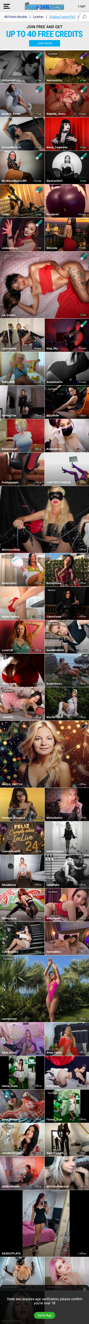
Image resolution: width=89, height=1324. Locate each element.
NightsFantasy (10, 616)
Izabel (5, 214)
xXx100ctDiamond (57, 1186)
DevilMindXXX (55, 650)
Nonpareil (52, 214)
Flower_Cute (54, 1119)
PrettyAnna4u (10, 482)
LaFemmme (9, 348)
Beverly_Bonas (11, 113)
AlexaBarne (9, 884)
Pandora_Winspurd (13, 817)
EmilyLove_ (53, 1086)
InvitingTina (9, 415)
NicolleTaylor (54, 717)
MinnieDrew (9, 918)
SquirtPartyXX (55, 1153)
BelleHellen (9, 583)
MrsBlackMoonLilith (14, 180)
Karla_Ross (9, 1052)
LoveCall (7, 650)
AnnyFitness (54, 683)
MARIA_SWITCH (12, 784)
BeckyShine (53, 583)
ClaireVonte (53, 616)
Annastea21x (54, 382)
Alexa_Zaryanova (56, 147)
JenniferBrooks (12, 1153)
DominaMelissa (11, 147)
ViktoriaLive (9, 683)
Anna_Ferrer (54, 1052)
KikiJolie (51, 248)
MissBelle (52, 415)
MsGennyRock (11, 80)
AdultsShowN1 (11, 1186)
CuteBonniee (10, 951)
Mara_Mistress (11, 1119)
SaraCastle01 (54, 180)
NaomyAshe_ (54, 80)
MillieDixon (53, 918)
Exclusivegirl (9, 449)
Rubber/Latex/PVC (62, 17)
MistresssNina (11, 549)
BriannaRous (54, 449)
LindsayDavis (10, 248)
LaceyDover (9, 1018)
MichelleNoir (54, 817)
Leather (38, 17)
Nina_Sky (52, 348)
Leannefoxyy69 (11, 851)
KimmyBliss (53, 951)
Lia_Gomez (9, 315)
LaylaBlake (52, 884)
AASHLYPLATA (11, 1253)
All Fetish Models (15, 17)
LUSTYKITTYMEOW (58, 482)
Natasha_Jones (55, 113)
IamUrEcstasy (54, 851)
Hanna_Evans (10, 1086)
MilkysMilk (8, 382)
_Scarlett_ (8, 717)
